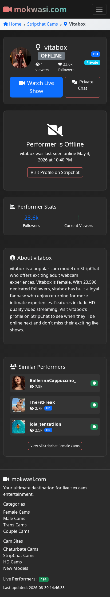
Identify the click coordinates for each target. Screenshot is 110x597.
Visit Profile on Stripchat (55, 172)
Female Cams (16, 512)
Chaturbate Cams (20, 549)
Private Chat (85, 85)
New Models (15, 568)
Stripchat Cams (42, 24)
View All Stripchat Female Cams (55, 445)
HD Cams (12, 562)
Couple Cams (16, 531)
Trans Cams (15, 525)
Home (15, 24)
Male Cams (14, 518)
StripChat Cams (18, 555)
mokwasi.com (40, 9)
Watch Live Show (40, 87)
